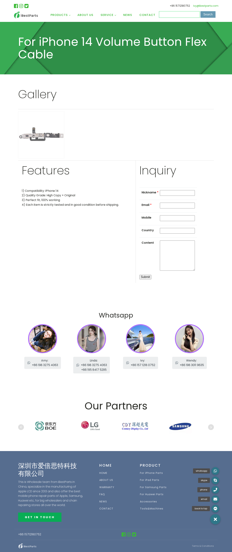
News (127, 15)
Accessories (148, 501)
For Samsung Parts (153, 487)
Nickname (150, 192)
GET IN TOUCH (40, 517)
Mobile (146, 217)
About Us (85, 15)
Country (148, 230)
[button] (42, 363)
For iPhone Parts (151, 473)
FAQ (102, 494)
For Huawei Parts (151, 494)
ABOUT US (106, 480)
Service (107, 15)
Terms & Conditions (203, 545)
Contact (147, 15)
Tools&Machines (151, 508)
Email (147, 205)
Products (59, 15)
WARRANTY (106, 487)
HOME (103, 473)
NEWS (103, 501)
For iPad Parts (149, 480)
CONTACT (106, 508)
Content (148, 243)
